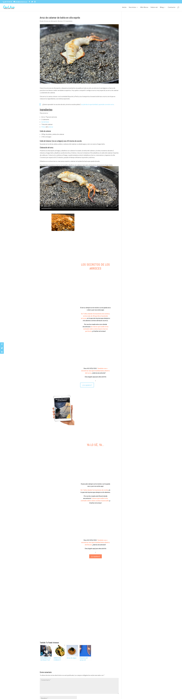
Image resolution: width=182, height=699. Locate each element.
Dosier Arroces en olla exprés (48, 21)
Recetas (60, 21)
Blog (162, 7)
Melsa (43, 127)
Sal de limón (45, 122)
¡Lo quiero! (87, 385)
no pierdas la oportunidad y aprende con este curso (97, 104)
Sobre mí (154, 7)
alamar (51, 127)
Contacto (171, 7)
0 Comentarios (68, 21)
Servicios (132, 7)
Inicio (124, 7)
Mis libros (144, 7)
